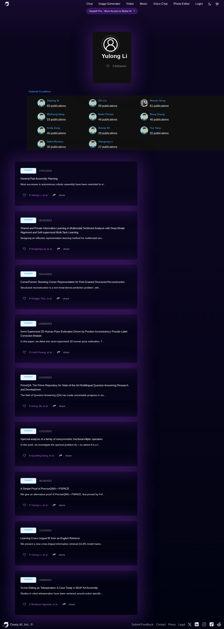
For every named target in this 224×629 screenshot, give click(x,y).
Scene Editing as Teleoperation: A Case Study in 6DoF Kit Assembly (59, 587)
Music (144, 3)
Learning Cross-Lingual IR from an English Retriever (50, 538)
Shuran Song (157, 100)
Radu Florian (106, 114)
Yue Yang (155, 127)
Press (172, 624)
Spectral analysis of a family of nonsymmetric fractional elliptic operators (61, 439)
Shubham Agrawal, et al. (44, 604)
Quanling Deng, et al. (43, 455)
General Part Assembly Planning (39, 178)
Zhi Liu (102, 100)
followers (119, 66)
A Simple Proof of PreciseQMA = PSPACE (44, 488)
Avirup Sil (104, 127)
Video (130, 3)
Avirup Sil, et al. (39, 406)
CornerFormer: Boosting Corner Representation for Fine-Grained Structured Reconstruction (72, 281)
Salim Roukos (55, 141)
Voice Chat (160, 3)
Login (199, 3)
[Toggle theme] (209, 4)
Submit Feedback (142, 624)
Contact (161, 624)
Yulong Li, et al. (39, 195)
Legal (181, 624)
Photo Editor (182, 3)
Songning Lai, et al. (41, 249)
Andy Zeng (53, 127)
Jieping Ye (53, 100)
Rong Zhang (157, 114)
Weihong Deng (56, 114)
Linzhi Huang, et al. (41, 352)
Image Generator (109, 3)
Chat (89, 3)
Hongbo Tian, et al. (41, 298)
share (62, 195)
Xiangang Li (105, 141)
